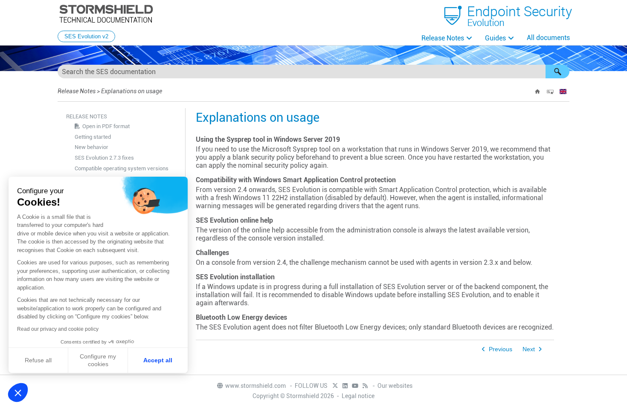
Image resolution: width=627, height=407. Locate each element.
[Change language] (563, 91)
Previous (500, 349)
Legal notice (358, 396)
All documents (548, 38)
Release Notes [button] (442, 38)
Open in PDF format (106, 126)
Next (528, 349)
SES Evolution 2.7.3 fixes (104, 158)
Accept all (157, 360)
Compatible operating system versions (121, 168)
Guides (495, 38)
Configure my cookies (98, 360)
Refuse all (38, 360)
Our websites (394, 385)
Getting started (93, 137)
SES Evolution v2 (86, 36)
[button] (557, 71)
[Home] (537, 91)
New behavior (91, 147)
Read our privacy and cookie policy (58, 329)
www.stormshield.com (256, 385)
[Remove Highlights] (550, 91)
